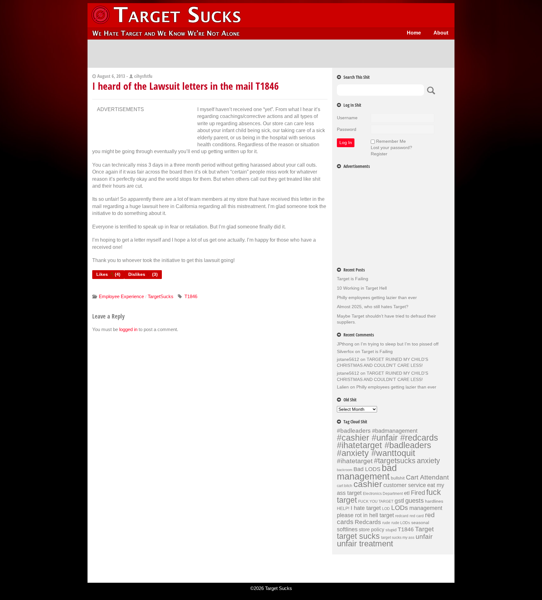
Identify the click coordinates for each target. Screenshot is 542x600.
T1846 (190, 296)
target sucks (358, 536)
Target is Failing (352, 278)
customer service (404, 485)
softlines (347, 529)
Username (347, 117)
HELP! (343, 508)
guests (414, 500)
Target (424, 529)
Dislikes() (143, 274)
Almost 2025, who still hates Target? (372, 306)
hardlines (434, 501)
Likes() (108, 274)
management (425, 508)
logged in (128, 329)
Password (346, 129)
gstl (399, 500)
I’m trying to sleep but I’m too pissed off (399, 343)
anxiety (428, 461)
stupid (390, 530)
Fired (418, 492)
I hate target (366, 508)
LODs (399, 507)
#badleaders (354, 430)
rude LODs (400, 523)
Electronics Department (383, 493)
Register (379, 153)
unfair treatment (365, 543)
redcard (401, 516)
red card (417, 516)
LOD (386, 508)
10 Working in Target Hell (362, 288)
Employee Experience (121, 296)
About (440, 32)
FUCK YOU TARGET (375, 501)
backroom (344, 470)
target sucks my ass (397, 537)
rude (386, 523)
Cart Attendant (427, 477)
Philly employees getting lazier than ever (377, 297)
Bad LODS (366, 469)
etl (407, 493)
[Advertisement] (271, 54)
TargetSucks (160, 296)
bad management (367, 472)
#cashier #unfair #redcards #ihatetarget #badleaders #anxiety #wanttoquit (387, 445)
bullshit (398, 477)
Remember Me (391, 141)
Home (414, 32)
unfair (424, 536)
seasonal (420, 522)
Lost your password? (391, 147)
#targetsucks (395, 461)
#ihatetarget (355, 461)
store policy (371, 529)
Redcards (368, 521)
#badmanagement (394, 431)
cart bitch (344, 486)
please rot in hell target (365, 515)
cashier (367, 484)
